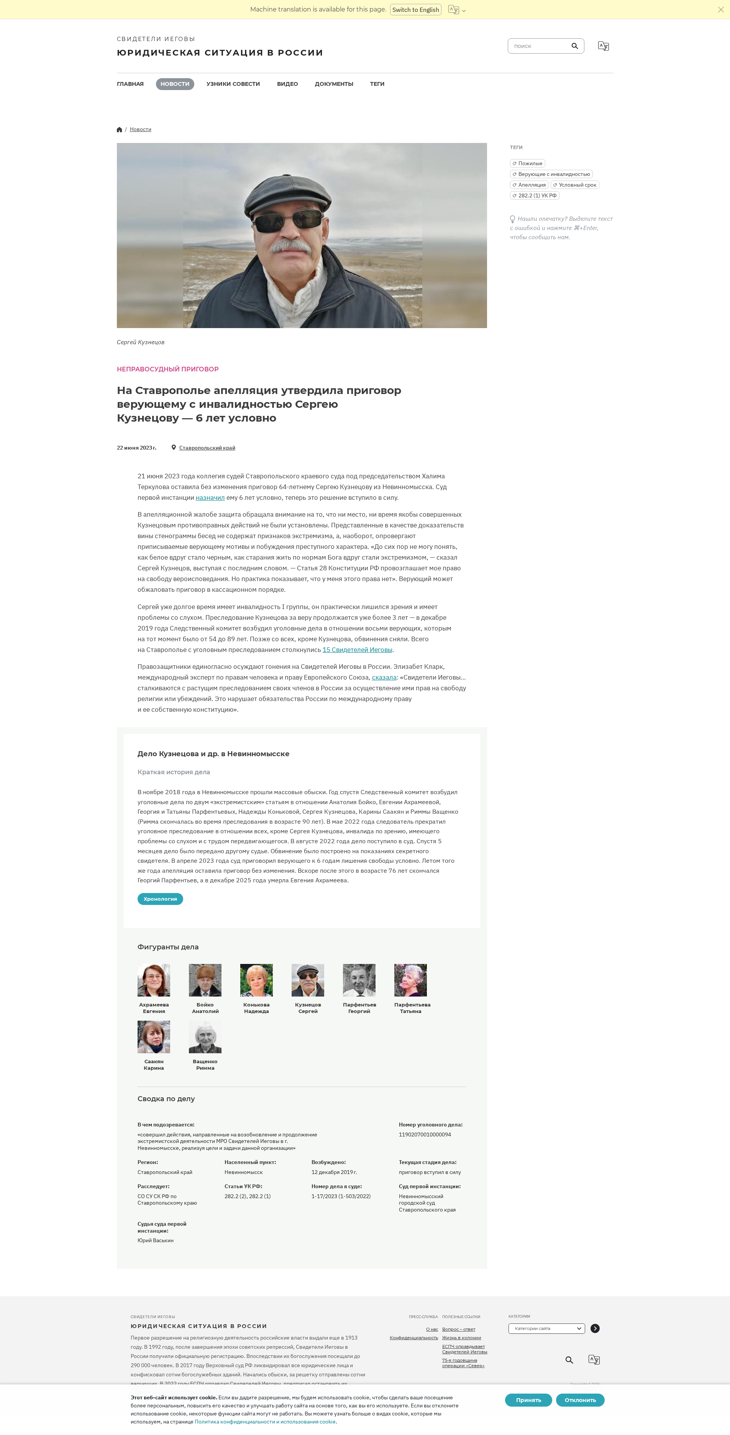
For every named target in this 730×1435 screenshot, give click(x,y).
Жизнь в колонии (461, 1337)
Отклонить (580, 1400)
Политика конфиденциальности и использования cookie (265, 1421)
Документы (334, 83)
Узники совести (233, 83)
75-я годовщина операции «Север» (463, 1363)
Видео (287, 83)
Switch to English (415, 9)
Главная (130, 83)
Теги (377, 83)
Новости (175, 83)
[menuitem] (130, 84)
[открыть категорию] (595, 1328)
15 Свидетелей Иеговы (357, 649)
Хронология (160, 899)
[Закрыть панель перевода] (721, 9)
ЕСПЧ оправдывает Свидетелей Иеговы (464, 1349)
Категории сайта (532, 1328)
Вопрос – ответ (458, 1329)
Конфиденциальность (414, 1337)
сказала (384, 677)
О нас (432, 1329)
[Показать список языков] (457, 9)
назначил (210, 497)
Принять (528, 1400)
